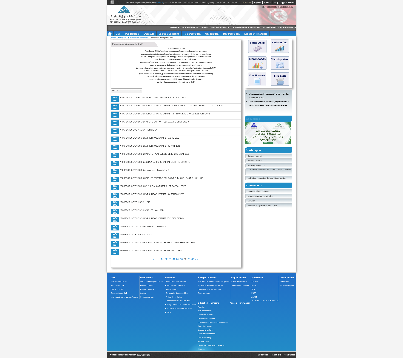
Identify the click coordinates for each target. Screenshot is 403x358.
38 (189, 259)
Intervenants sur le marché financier (125, 297)
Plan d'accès (289, 354)
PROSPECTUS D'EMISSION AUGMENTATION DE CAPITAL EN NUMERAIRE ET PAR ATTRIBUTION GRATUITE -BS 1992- (171, 106)
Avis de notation (172, 289)
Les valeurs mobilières (206, 318)
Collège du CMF (117, 289)
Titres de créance (255, 161)
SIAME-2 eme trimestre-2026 (224, 27)
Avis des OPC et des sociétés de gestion (213, 281)
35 (177, 259)
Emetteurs (148, 33)
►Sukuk (168, 312)
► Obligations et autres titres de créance (180, 305)
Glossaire (201, 349)
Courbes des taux (147, 297)
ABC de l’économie (205, 311)
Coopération (212, 33)
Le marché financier (205, 315)
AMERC (254, 285)
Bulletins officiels (146, 285)
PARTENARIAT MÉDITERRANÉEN (264, 301)
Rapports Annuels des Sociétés (178, 301)
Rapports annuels (147, 289)
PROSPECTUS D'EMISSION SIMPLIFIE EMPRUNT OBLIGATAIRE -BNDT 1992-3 (154, 122)
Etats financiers (204, 293)
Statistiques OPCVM (257, 165)
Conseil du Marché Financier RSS (112, 2)
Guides (143, 293)
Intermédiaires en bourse (258, 191)
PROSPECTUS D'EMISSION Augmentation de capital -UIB (144, 170)
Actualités (254, 281)
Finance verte (203, 341)
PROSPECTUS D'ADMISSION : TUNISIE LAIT (139, 130)
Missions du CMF (117, 285)
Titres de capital (255, 156)
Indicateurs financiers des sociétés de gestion (267, 178)
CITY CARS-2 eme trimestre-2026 (293, 27)
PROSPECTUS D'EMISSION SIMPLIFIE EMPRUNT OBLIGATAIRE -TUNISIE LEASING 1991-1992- (161, 178)
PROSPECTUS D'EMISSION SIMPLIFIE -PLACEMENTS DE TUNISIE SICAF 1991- (154, 154)
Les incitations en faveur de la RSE (211, 345)
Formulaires (284, 281)
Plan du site (276, 354)
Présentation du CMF (119, 281)
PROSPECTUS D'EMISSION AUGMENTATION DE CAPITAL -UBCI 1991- (150, 250)
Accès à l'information (121, 39)
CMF (118, 33)
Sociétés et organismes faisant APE (262, 205)
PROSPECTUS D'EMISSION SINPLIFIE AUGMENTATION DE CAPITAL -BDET (152, 186)
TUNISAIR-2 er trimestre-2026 (162, 27)
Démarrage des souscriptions (209, 289)
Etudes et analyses (287, 285)
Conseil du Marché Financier (123, 354)
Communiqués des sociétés (175, 281)
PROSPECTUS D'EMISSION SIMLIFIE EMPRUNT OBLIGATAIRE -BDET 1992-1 (153, 98)
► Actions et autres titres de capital (178, 308)
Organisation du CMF (119, 293)
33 (170, 259)
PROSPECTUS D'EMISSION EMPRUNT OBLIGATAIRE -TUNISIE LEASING (151, 218)
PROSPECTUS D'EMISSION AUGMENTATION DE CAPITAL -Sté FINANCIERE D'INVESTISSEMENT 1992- (164, 114)
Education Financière (255, 33)
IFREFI (253, 293)
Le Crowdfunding (204, 338)
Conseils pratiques (205, 326)
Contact (159, 2)
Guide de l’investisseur (206, 334)
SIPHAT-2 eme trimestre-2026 (193, 27)
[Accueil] (125, 22)
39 (192, 259)
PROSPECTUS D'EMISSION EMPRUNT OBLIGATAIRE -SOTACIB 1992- (150, 146)
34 (174, 259)
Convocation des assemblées (177, 293)
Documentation (231, 33)
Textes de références (239, 281)
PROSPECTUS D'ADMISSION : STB (134, 202)
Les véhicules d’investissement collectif (213, 322)
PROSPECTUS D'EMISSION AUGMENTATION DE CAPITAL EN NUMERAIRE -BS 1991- (157, 242)
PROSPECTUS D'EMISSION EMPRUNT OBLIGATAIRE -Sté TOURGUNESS (151, 194)
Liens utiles (263, 354)
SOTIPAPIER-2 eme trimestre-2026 (257, 27)
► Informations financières (138, 37)
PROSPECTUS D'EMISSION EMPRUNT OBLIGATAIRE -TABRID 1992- (149, 138)
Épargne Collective (169, 33)
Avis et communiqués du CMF (151, 281)
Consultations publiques (240, 285)
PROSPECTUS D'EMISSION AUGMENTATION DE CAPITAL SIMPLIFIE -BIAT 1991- (154, 162)
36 (181, 259)
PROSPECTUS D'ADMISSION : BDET (135, 234)
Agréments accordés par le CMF (210, 285)
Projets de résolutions (174, 297)
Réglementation (192, 33)
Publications (132, 33)
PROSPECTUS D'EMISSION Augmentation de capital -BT (143, 226)
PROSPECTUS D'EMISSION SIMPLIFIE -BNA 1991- (141, 210)
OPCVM (251, 201)
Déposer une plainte (205, 330)
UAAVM (254, 297)
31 (162, 259)
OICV (253, 289)
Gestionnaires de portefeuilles (260, 196)
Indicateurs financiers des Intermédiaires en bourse (269, 170)
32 (166, 259)
